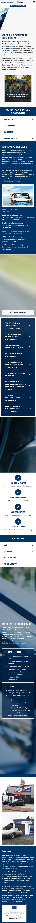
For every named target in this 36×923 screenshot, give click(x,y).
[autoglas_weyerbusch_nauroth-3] (18, 795)
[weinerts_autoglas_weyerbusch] (7, 2)
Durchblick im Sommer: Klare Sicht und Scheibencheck (17, 96)
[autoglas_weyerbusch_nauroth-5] (18, 828)
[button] (34, 2)
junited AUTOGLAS (18, 878)
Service (18, 897)
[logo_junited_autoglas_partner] (19, 2)
